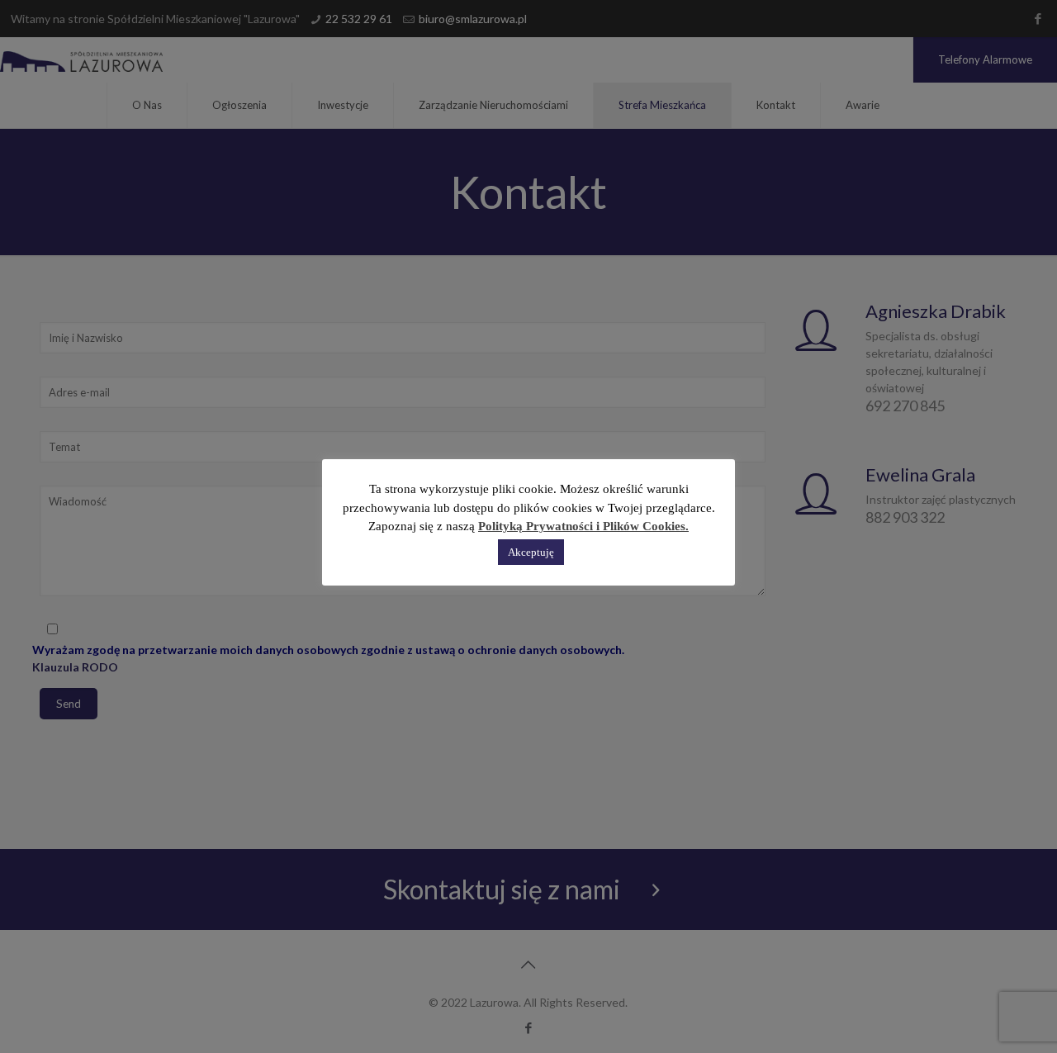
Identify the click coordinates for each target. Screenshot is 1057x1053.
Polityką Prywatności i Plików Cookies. (583, 526)
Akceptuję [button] (531, 552)
